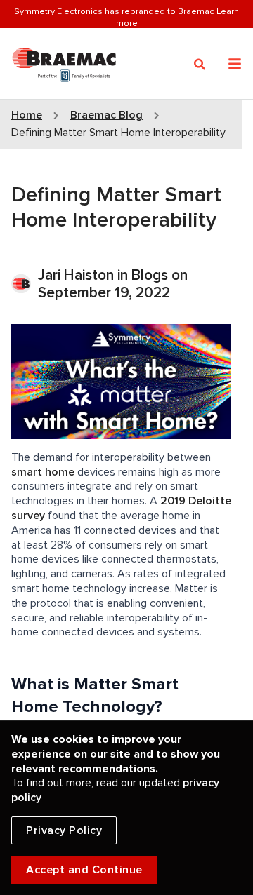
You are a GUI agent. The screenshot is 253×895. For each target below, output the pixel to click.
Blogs (149, 275)
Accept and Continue (84, 869)
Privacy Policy (64, 830)
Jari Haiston (77, 275)
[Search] (200, 65)
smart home (42, 472)
